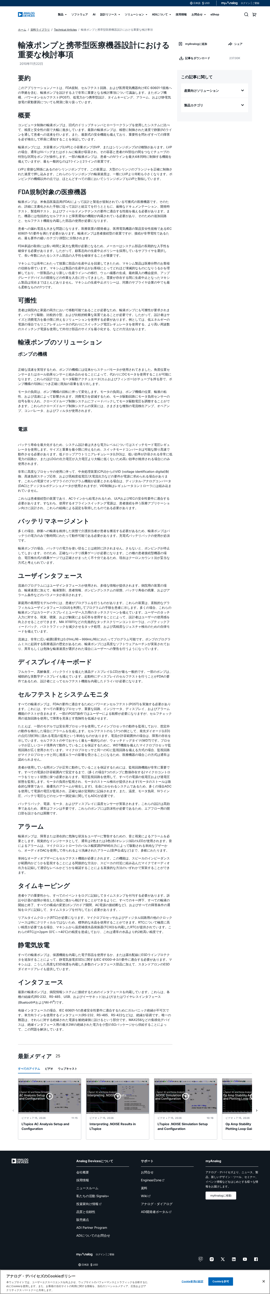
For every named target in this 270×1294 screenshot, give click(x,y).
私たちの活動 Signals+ (92, 1196)
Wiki (144, 1196)
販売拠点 (82, 1220)
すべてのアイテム (29, 1068)
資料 (144, 1188)
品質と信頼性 (85, 1212)
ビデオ (49, 1068)
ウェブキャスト (67, 1068)
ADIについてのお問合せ (93, 1235)
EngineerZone (151, 1180)
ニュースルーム (87, 1188)
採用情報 (82, 1180)
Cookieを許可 (220, 1281)
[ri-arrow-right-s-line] (257, 1110)
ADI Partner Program (91, 1228)
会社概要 (82, 1172)
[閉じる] (263, 1281)
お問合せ (147, 1172)
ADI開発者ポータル (154, 1212)
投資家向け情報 (87, 1204)
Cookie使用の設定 (192, 1281)
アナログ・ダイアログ (157, 1204)
